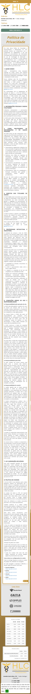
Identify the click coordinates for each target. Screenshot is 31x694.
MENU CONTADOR (14, 30)
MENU (15, 1)
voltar (26, 581)
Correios (15, 611)
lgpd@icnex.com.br (8, 89)
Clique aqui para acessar (11, 569)
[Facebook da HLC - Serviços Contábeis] (29, 4)
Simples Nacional (15, 600)
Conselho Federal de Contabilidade (15, 606)
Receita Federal (15, 590)
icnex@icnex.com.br (8, 184)
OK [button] (7, 691)
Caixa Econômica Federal (15, 595)
